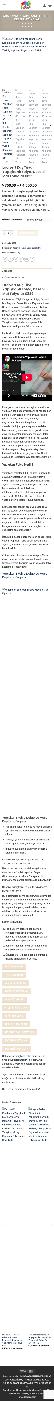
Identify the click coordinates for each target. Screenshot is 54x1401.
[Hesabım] (44, 5)
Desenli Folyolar (27, 19)
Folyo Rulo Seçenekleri (12, 219)
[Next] (47, 62)
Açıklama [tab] (7, 271)
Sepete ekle (27, 233)
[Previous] (7, 62)
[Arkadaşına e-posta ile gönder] (21, 259)
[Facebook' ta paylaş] (10, 259)
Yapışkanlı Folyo (35, 16)
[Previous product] (30, 25)
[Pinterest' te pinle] (26, 259)
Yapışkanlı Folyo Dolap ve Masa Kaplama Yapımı (25, 575)
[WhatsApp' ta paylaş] (5, 259)
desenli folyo (15, 252)
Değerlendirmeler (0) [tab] (13, 277)
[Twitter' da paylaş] (15, 259)
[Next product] (24, 25)
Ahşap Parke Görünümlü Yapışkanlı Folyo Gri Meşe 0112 (40, 1340)
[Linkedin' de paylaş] (32, 259)
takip (34, 1078)
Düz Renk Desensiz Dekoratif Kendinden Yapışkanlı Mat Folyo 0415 (12, 1341)
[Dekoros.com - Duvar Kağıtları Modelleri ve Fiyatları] (26, 5)
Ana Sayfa (10, 16)
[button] (4, 5)
